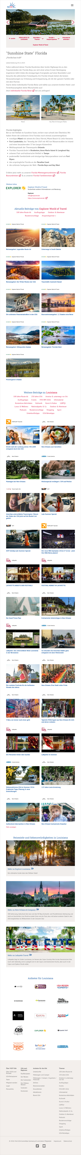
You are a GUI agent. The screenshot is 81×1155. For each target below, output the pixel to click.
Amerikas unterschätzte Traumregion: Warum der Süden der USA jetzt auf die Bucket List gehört (22, 516)
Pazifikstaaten (25, 1074)
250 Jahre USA (64, 1075)
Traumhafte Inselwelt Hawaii (51, 282)
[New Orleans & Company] (40, 894)
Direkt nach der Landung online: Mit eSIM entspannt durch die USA (21, 448)
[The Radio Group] (40, 986)
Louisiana (51, 392)
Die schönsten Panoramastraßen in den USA (21, 314)
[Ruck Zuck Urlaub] (62, 1016)
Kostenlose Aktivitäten (66, 1095)
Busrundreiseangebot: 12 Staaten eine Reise (57, 314)
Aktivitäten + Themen (37, 38)
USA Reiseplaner (11, 1076)
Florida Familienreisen (42, 175)
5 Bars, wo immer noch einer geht (18, 720)
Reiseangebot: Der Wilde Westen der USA (21, 282)
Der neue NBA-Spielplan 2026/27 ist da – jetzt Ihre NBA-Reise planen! (58, 552)
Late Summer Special (49, 514)
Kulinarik (62, 1098)
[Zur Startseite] (11, 5)
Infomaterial (63, 1092)
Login (8, 1086)
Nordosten (24, 1091)
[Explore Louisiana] (40, 853)
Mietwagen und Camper (41, 1075)
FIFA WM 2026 (64, 1089)
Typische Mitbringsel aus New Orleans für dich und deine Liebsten (57, 721)
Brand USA (36, 1095)
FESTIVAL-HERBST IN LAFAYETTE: (53, 585)
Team (8, 1079)
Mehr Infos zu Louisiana (24, 38)
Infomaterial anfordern (66, 38)
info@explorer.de (34, 196)
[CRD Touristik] (18, 1030)
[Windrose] (18, 1001)
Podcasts (62, 1117)
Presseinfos (10, 1089)
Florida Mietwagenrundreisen (43, 172)
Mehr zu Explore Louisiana (19, 869)
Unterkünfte (37, 1072)
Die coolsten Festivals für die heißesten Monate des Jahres (20, 686)
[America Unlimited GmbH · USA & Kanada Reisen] (18, 1016)
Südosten (24, 1088)
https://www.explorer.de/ (36, 198)
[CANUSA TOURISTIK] (40, 1016)
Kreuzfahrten (37, 1089)
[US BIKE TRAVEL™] (18, 1046)
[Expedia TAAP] (62, 1030)
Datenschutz (68, 1141)
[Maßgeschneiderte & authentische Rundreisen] (62, 1001)
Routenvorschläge (32, 216)
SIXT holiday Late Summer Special (18, 551)
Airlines (35, 1083)
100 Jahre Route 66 (23, 212)
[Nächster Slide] (73, 22)
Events (61, 1086)
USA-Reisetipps (64, 1133)
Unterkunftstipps (64, 1130)
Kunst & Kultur (64, 1102)
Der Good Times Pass (13, 618)
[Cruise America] (62, 1046)
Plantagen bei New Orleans (15, 481)
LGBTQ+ (61, 1105)
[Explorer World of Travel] (40, 1030)
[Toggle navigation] (72, 5)
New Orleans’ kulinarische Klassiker (54, 824)
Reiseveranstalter (39, 1086)
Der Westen (24, 1077)
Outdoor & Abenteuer (56, 212)
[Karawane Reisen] (40, 1001)
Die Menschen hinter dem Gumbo (18, 755)
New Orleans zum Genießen (51, 447)
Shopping (62, 1124)
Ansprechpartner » (49, 216)
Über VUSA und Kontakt (11, 1072)
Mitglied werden (11, 1083)
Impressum (57, 1141)
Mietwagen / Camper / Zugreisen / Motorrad (44, 1078)
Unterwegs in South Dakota (51, 249)
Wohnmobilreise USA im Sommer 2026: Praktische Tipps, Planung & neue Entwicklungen (20, 789)
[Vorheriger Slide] (8, 22)
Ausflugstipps (39, 212)
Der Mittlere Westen (25, 1084)
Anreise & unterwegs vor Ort (66, 1078)
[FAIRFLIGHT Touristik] (40, 1046)
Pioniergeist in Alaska (14, 380)
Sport (61, 1127)
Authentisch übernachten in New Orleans (20, 824)
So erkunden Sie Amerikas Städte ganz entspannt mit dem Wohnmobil (55, 652)
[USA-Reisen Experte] (62, 986)
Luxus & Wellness (65, 1108)
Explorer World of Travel (40, 45)
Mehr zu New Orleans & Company (22, 910)
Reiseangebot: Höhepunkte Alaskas (18, 347)
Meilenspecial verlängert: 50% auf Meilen (56, 481)
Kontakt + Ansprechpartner (52, 38)
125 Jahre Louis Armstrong (51, 787)
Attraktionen (37, 1092)
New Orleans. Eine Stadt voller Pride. (54, 685)
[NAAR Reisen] (18, 986)
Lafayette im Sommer (49, 755)
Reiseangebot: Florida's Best (51, 347)
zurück (13, 38)
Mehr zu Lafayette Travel (18, 955)
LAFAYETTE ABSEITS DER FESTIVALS (19, 585)
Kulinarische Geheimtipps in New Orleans (56, 618)
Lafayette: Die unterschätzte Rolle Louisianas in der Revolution (22, 652)
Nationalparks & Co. (66, 1111)
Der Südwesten (26, 1080)
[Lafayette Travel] (40, 939)
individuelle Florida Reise (21, 90)
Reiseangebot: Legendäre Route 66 (18, 249)
